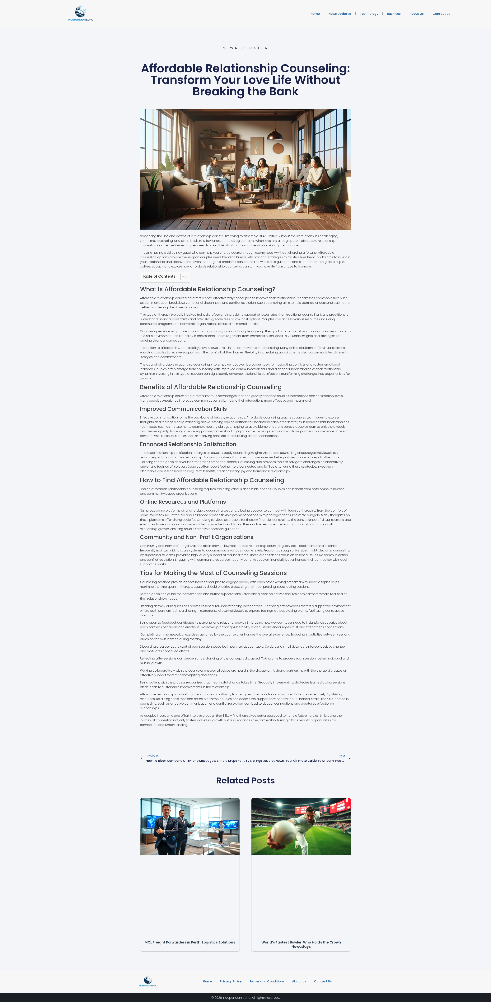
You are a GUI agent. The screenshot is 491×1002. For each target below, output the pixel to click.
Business (394, 14)
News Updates (340, 14)
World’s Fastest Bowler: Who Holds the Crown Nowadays (301, 944)
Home (315, 14)
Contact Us (441, 14)
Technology (369, 14)
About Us (416, 14)
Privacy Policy (231, 981)
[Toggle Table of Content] (181, 277)
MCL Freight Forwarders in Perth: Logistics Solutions (190, 942)
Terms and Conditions (267, 981)
